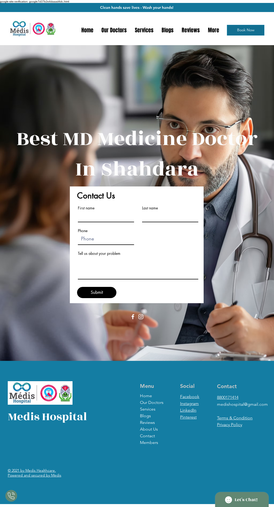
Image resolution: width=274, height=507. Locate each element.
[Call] (11, 496)
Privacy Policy (229, 424)
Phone (82, 231)
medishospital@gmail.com (242, 404)
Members (149, 442)
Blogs (145, 415)
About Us (149, 429)
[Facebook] (133, 316)
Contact (147, 435)
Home (146, 395)
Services (147, 409)
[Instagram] (141, 316)
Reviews (147, 422)
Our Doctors (151, 402)
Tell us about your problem (99, 253)
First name (86, 208)
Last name (150, 208)
